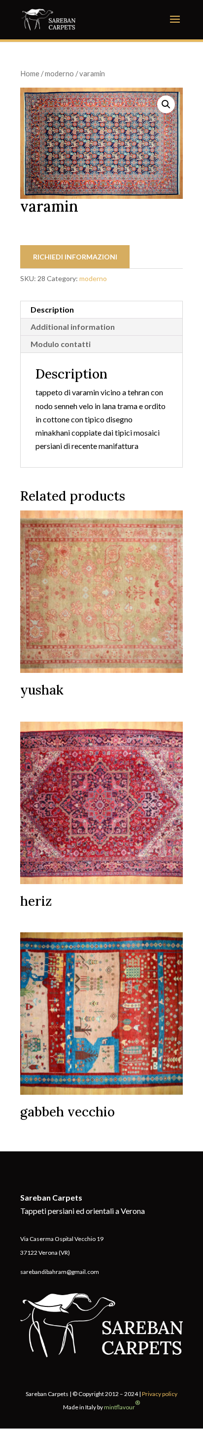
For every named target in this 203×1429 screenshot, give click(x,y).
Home (29, 73)
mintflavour (122, 1405)
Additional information (73, 326)
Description (52, 309)
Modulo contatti (61, 344)
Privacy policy (159, 1393)
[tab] (101, 309)
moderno (59, 73)
